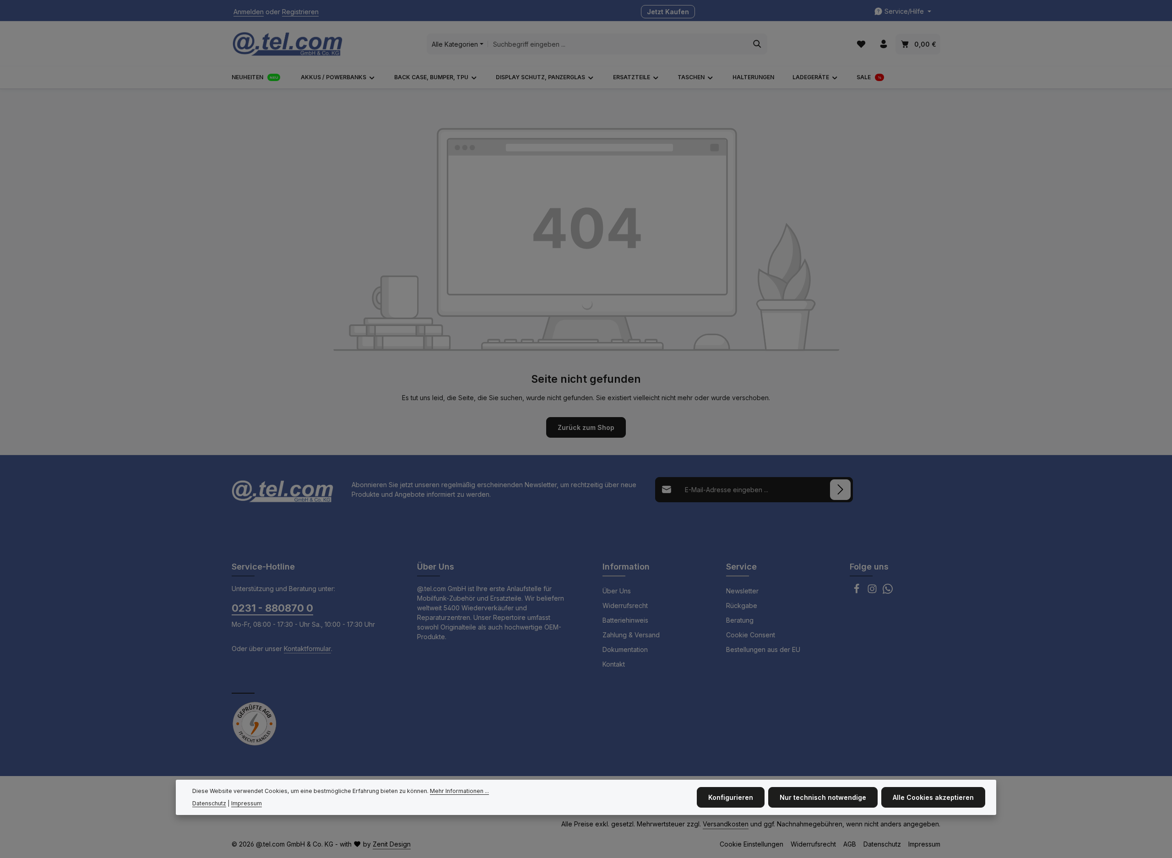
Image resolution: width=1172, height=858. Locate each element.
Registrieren (300, 12)
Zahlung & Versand (631, 635)
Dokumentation (625, 649)
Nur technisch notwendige (823, 797)
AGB (849, 844)
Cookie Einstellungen (751, 844)
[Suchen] (757, 43)
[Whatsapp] (888, 591)
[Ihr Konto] (883, 44)
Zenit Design (392, 844)
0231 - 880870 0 (272, 608)
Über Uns (616, 591)
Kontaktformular (307, 648)
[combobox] (618, 43)
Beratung (740, 620)
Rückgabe (741, 605)
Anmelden (248, 12)
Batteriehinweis (625, 620)
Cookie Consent (750, 635)
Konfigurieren (730, 797)
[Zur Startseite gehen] (287, 44)
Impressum (924, 844)
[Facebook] (857, 591)
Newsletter (742, 591)
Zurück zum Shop (586, 427)
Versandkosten (726, 824)
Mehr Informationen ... (459, 790)
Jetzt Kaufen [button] (668, 12)
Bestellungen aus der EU (763, 649)
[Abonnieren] (840, 489)
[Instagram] (873, 591)
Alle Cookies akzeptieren (933, 797)
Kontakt (613, 664)
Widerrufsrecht (625, 605)
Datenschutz (882, 844)
